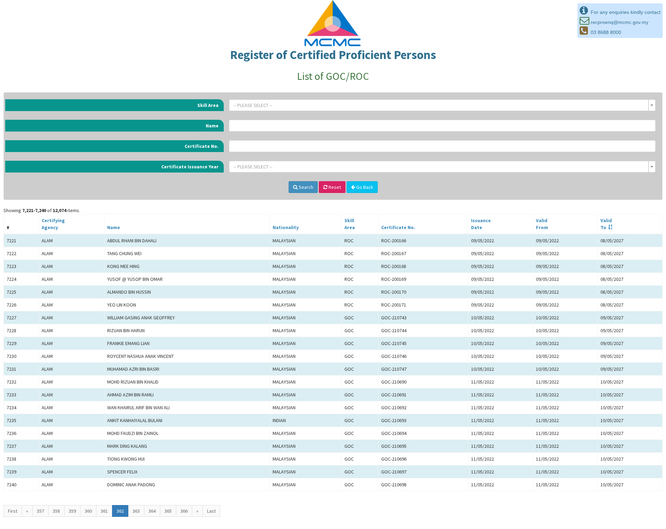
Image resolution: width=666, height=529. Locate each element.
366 (184, 511)
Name (212, 126)
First (12, 511)
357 (40, 511)
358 (56, 511)
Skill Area (208, 105)
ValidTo (606, 223)
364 (152, 511)
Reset (334, 187)
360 (88, 511)
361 (104, 511)
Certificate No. (202, 146)
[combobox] (442, 105)
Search (305, 187)
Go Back (364, 187)
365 (168, 511)
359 (72, 511)
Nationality (286, 227)
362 (120, 511)
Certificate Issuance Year (190, 166)
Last (211, 511)
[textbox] (440, 105)
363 (136, 511)
